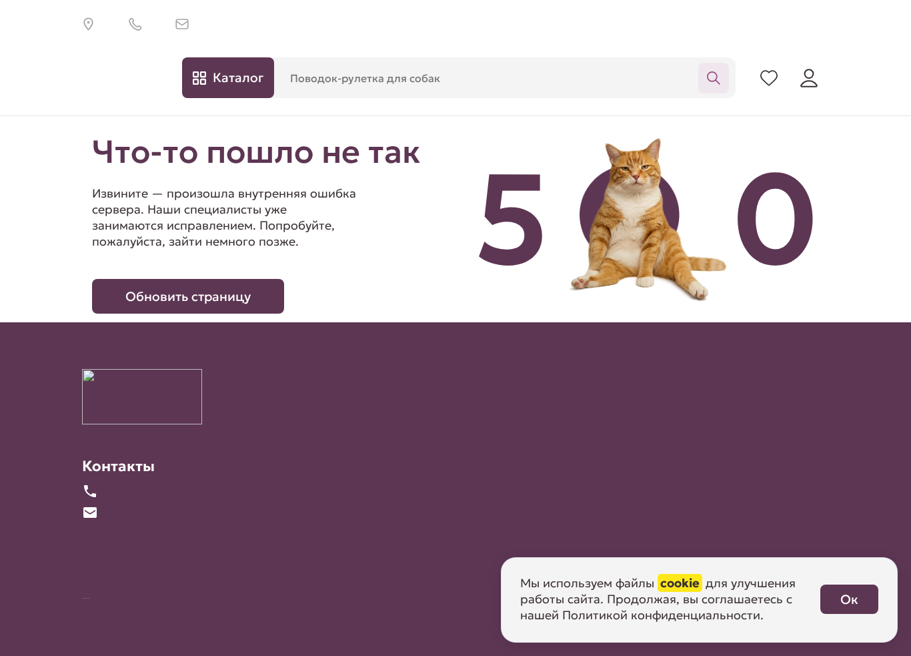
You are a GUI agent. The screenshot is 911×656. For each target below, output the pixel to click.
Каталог (238, 77)
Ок (849, 599)
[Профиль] (809, 77)
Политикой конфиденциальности (661, 615)
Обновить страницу (188, 296)
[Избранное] (769, 77)
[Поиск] (713, 77)
